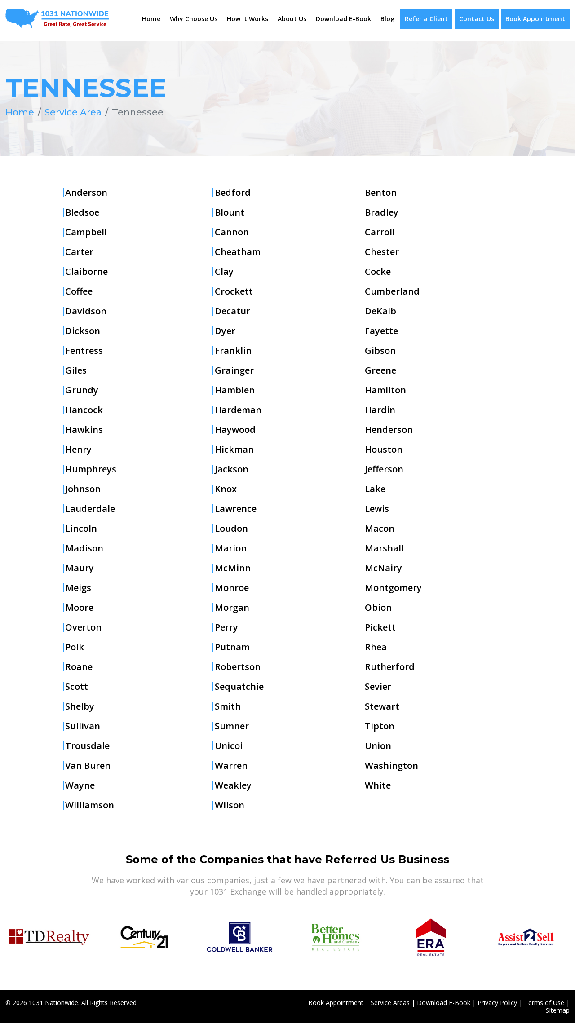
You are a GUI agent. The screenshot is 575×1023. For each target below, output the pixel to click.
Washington (391, 765)
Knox (226, 489)
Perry (226, 627)
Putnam (232, 647)
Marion (231, 548)
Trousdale (87, 745)
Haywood (235, 429)
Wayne (80, 785)
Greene (380, 370)
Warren (231, 765)
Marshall (384, 548)
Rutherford (390, 666)
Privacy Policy (497, 1002)
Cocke (378, 271)
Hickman (234, 449)
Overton (83, 627)
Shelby (79, 706)
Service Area (73, 112)
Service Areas (390, 1002)
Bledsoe (82, 212)
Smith (228, 706)
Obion (378, 607)
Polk (74, 647)
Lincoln (81, 528)
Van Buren (88, 765)
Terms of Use (544, 1002)
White (378, 785)
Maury (79, 568)
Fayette (381, 330)
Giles (76, 370)
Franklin (233, 350)
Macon (379, 528)
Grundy (81, 390)
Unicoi (229, 745)
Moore (79, 607)
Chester (382, 251)
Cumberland (392, 291)
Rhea (376, 647)
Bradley (381, 212)
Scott (76, 686)
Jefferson (384, 469)
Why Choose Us (193, 18)
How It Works (247, 18)
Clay (224, 271)
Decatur (232, 311)
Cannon (232, 232)
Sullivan (82, 726)
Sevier (378, 686)
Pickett (380, 627)
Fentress (84, 350)
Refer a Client (426, 18)
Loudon (231, 528)
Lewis (377, 508)
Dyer (225, 330)
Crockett (234, 291)
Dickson (82, 330)
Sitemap (558, 1010)
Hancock (84, 410)
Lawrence (236, 508)
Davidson (85, 311)
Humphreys (90, 469)
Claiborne (86, 271)
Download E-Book (343, 18)
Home (151, 18)
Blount (229, 212)
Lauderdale (90, 508)
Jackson (231, 469)
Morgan (232, 607)
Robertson (238, 666)
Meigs (78, 587)
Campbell (86, 232)
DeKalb (380, 311)
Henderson (389, 429)
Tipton (379, 726)
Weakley (233, 785)
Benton (381, 192)
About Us (292, 18)
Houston (383, 449)
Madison (84, 548)
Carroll (380, 232)
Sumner (232, 726)
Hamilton (385, 390)
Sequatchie (239, 686)
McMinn (233, 568)
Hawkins (84, 429)
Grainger (234, 370)
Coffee (79, 291)
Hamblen (235, 390)
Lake (375, 489)
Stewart (382, 706)
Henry (78, 449)
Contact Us (476, 18)
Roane (79, 666)
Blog (387, 18)
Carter (79, 251)
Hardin (380, 410)
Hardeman (238, 410)
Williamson (89, 805)
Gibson (380, 350)
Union (378, 745)
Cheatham (238, 251)
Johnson (83, 489)
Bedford (233, 192)
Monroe (232, 587)
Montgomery (393, 587)
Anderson (86, 192)
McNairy (383, 568)
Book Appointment (535, 18)
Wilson (229, 805)
